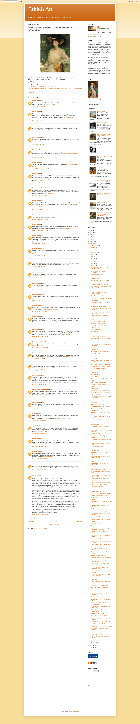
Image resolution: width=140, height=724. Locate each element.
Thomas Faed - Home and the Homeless (101, 626)
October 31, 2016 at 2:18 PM (39, 195)
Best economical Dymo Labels (40, 364)
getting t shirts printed (37, 345)
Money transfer (70, 228)
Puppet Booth (94, 332)
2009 (91, 645)
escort (44, 275)
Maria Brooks (94, 376)
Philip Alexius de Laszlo (97, 274)
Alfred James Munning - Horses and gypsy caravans (100, 293)
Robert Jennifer (36, 100)
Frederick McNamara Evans (98, 491)
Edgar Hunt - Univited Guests (98, 555)
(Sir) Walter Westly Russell (98, 469)
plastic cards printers (71, 406)
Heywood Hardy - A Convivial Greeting (101, 557)
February (93, 640)
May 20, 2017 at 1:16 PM (38, 289)
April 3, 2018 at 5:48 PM (38, 359)
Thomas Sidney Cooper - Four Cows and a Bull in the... (100, 575)
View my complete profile (94, 36)
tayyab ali (35, 413)
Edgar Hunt (94, 521)
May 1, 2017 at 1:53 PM (38, 278)
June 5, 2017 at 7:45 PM (38, 300)
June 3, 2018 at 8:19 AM (38, 408)
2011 (91, 241)
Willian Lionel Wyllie (96, 329)
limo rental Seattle (50, 104)
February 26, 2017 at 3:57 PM (40, 230)
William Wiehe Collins (96, 634)
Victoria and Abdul (95, 374)
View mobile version (55, 524)
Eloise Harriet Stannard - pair (98, 382)
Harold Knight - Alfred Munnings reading (101, 298)
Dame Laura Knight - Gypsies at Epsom (101, 296)
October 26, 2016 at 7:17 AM (39, 183)
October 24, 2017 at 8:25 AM (39, 311)
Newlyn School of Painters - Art (99, 495)
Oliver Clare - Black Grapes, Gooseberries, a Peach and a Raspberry (104, 214)
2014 (91, 234)
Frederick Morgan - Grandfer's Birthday (101, 366)
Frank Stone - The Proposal (98, 613)
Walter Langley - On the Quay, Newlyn (101, 482)
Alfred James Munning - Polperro (99, 284)
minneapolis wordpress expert (69, 322)
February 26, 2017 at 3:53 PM (40, 219)
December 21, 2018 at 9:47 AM (40, 470)
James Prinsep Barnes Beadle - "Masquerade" (99, 603)
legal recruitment (68, 117)
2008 (91, 648)
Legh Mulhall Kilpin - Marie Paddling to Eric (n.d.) (104, 194)
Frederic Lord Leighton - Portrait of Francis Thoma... (100, 413)
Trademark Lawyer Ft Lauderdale (69, 153)
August (93, 254)
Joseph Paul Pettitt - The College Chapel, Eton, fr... (99, 326)
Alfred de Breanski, (102, 202)
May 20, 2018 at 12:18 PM (39, 397)
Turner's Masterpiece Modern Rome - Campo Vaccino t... (100, 316)
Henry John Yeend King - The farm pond (101, 334)
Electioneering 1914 (96, 419)
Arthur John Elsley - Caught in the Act (100, 519)
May (92, 261)
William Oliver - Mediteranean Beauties (101, 493)
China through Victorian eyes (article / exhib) (103, 181)
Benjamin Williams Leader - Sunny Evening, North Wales (100, 528)
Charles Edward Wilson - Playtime (100, 632)
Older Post (79, 521)
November (94, 247)
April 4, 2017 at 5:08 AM (38, 243)
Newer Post (32, 521)
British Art (40, 9)
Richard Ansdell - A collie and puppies (100, 351)
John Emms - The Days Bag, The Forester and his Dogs (99, 560)
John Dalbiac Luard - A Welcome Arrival (103, 168)
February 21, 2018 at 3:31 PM (40, 347)
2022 (91, 232)
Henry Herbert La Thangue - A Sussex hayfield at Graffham (104, 136)
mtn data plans (69, 356)
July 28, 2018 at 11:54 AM (39, 420)
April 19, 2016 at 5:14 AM (38, 106)
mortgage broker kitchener (48, 394)
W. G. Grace (94, 358)
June (92, 259)
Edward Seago (101, 111)
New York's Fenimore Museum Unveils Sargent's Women (101, 287)
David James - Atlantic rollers (98, 306)
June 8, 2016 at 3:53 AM (38, 132)
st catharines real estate (52, 309)
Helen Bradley (94, 422)
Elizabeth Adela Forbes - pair (98, 486)
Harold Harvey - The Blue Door (99, 489)
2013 (91, 237)
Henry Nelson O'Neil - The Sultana (100, 406)
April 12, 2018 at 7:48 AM (38, 370)
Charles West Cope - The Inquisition (100, 356)
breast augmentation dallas (53, 368)
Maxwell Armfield (95, 433)
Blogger (77, 711)
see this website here (73, 382)
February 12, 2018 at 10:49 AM (40, 336)
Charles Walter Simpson (97, 446)
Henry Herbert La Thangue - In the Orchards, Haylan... (100, 281)
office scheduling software (53, 287)
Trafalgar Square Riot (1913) (98, 511)
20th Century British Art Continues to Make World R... (100, 457)
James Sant (94, 342)
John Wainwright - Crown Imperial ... (100, 368)
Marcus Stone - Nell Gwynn (98, 400)
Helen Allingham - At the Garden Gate (100, 621)
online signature (45, 141)
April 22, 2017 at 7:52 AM (38, 256)
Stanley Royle (94, 509)
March (93, 265)
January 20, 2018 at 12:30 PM (40, 324)
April (92, 263)
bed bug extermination (47, 456)
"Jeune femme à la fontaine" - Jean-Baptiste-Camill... (100, 564)
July (92, 256)
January (93, 643)
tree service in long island (64, 418)
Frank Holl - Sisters (96, 597)
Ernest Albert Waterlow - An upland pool (101, 336)
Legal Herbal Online (37, 188)
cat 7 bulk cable (57, 241)
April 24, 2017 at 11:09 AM (39, 267)
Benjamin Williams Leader (98, 323)
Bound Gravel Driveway (44, 444)
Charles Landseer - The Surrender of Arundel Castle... (100, 393)
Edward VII (94, 402)
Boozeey (34, 475)
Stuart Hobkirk (94, 467)
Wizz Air (49, 298)
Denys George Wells (96, 523)
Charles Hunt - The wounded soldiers (100, 364)
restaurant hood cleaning (49, 193)
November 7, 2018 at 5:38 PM (40, 446)
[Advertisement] (110, 675)
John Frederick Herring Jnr (98, 321)
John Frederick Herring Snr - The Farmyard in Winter (99, 568)
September (94, 252)
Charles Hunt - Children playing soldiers (101, 354)
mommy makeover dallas (68, 334)
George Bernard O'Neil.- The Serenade (101, 616)
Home (55, 521)
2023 (91, 230)
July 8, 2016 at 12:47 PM (38, 144)
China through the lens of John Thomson (103, 123)
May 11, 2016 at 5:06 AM (38, 121)
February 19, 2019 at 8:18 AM (40, 514)
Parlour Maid (94, 300)
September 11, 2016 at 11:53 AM (40, 168)
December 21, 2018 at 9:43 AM (40, 459)
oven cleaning (66, 264)
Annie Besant (94, 388)
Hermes (101, 27)
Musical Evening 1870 (103, 147)
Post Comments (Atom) (41, 528)
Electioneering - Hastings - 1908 (99, 404)
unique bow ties (39, 180)
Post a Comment (34, 518)
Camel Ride (94, 319)
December (94, 245)
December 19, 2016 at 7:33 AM (40, 209)
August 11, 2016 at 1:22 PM (39, 157)
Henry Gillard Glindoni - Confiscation (100, 390)
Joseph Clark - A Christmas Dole (99, 585)
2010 (91, 243)
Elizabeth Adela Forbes (97, 517)
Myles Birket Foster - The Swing (99, 624)
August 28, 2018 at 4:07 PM (39, 433)
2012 (91, 239)
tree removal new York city (42, 431)
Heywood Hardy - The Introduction (100, 539)
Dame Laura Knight (96, 290)
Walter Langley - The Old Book (99, 484)
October (93, 250)
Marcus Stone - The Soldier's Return (100, 591)
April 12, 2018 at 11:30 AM (39, 384)
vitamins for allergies (47, 130)
